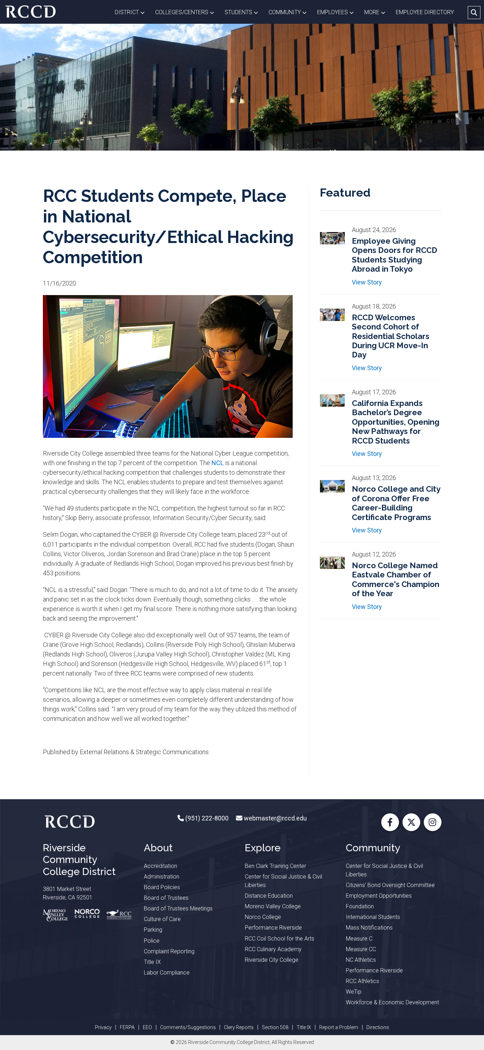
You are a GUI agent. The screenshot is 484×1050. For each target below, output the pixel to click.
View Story (367, 282)
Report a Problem (338, 1027)
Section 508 (275, 1027)
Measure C (359, 938)
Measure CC (361, 949)
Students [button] (244, 12)
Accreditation (160, 866)
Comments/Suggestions (188, 1027)
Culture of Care (162, 919)
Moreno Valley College (273, 906)
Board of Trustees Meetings (178, 908)
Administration (161, 876)
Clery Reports (239, 1027)
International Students (373, 917)
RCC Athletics (362, 981)
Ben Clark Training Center (275, 866)
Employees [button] (338, 12)
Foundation (360, 906)
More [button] (377, 12)
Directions (377, 1027)
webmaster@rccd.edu (274, 818)
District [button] (132, 12)
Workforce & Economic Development (392, 1002)
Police (151, 940)
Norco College (263, 917)
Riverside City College (271, 959)
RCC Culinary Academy (273, 949)
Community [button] (290, 12)
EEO (147, 1027)
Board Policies (162, 887)
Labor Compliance (167, 972)
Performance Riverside (273, 927)
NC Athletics (361, 959)
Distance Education (269, 895)
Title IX (152, 962)
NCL (218, 463)
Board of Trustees (166, 897)
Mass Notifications (369, 927)
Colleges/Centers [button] (187, 12)
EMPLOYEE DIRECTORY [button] (425, 12)
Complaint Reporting (169, 951)
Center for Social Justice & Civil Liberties (283, 880)
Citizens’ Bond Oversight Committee (390, 885)
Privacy (103, 1027)
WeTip (353, 991)
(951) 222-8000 (206, 818)
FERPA (127, 1027)
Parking (153, 929)
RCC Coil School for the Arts (279, 938)
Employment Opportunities (379, 895)
